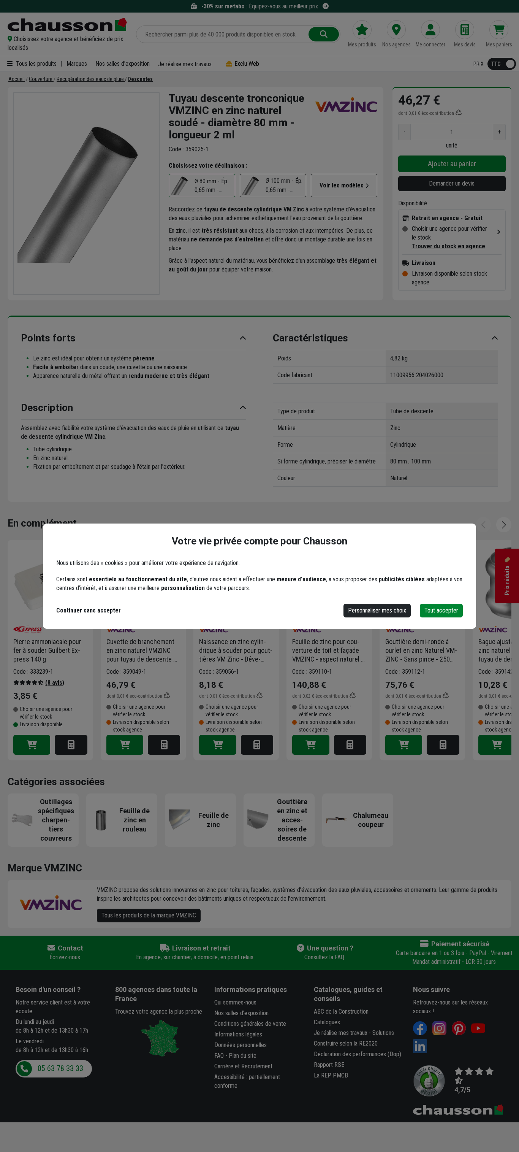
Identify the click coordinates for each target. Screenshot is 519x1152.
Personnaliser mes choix (377, 610)
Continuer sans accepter (88, 610)
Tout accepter (441, 610)
